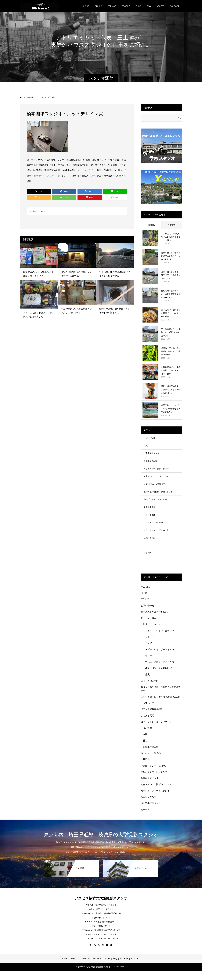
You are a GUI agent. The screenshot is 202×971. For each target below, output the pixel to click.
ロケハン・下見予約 (151, 753)
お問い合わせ (147, 605)
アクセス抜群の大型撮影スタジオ (101, 898)
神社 (145, 740)
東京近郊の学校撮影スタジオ (156, 469)
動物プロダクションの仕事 (155, 499)
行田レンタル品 (148, 797)
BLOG (138, 6)
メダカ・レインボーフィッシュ (160, 649)
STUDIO (98, 6)
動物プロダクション (153, 624)
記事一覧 (145, 809)
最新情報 (151, 225)
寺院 (145, 734)
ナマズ (149, 643)
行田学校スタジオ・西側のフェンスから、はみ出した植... (170, 256)
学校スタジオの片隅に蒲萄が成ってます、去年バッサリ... (170, 351)
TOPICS (171, 225)
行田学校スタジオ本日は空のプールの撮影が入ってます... (170, 275)
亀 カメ (149, 656)
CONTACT (174, 6)
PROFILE (126, 6)
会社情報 (145, 759)
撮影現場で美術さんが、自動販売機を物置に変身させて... (170, 294)
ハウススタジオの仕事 (153, 522)
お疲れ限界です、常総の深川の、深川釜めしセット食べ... (170, 370)
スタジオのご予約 (149, 681)
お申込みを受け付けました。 (155, 612)
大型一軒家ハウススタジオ (155, 484)
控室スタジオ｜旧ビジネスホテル (157, 784)
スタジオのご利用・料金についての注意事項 (160, 689)
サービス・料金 (148, 618)
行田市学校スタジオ (152, 453)
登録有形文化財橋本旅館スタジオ (158, 492)
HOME (86, 6)
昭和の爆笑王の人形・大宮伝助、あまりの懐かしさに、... (170, 389)
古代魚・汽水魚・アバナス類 (159, 662)
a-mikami (41, 211)
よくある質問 (147, 715)
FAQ (149, 6)
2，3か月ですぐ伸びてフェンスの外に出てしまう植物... (170, 236)
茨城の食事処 (149, 538)
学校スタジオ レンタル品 (154, 772)
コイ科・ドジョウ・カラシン (159, 631)
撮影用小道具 (149, 507)
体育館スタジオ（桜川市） (154, 765)
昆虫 (146, 445)
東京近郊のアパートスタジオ (156, 476)
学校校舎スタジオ (149, 778)
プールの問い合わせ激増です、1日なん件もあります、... (170, 332)
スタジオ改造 (149, 515)
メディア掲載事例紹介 (152, 709)
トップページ (147, 703)
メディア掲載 (149, 438)
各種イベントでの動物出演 (158, 668)
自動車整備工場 (150, 461)
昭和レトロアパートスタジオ (155, 790)
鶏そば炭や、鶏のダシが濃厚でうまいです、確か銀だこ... (170, 313)
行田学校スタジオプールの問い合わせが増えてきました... (170, 408)
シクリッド (150, 637)
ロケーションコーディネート (156, 530)
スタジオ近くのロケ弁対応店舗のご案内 (160, 697)
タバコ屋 (147, 728)
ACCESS (160, 6)
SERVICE (112, 6)
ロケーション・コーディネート (156, 722)
